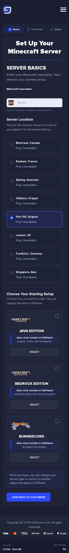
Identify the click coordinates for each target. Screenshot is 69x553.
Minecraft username (19, 89)
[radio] (34, 145)
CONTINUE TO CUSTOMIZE (28, 497)
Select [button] (34, 351)
